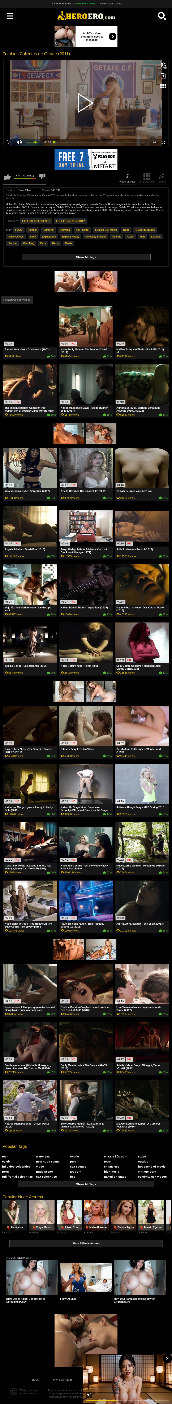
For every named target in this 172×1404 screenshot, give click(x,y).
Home (35, 1380)
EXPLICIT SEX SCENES (36, 221)
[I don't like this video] (42, 178)
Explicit (33, 229)
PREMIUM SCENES (85, 3)
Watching (28, 243)
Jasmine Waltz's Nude (111, 3)
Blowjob (65, 229)
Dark (43, 243)
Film (142, 236)
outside (116, 236)
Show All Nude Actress (86, 1243)
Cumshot (48, 229)
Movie (68, 243)
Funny (18, 229)
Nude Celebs (16, 236)
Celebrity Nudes (145, 229)
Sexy (33, 236)
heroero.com (30, 1390)
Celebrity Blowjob (95, 236)
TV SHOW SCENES (61, 3)
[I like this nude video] (7, 178)
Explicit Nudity (70, 236)
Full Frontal (82, 229)
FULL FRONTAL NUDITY (70, 221)
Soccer (12, 243)
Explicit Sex (49, 236)
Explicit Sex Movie (106, 229)
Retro (55, 243)
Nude (126, 229)
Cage (130, 236)
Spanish (155, 236)
